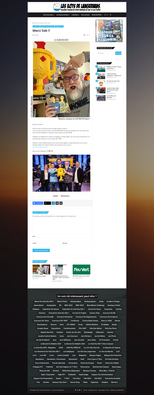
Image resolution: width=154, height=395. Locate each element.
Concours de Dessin (65, 317)
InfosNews (41, 23)
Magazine (82, 355)
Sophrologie (83, 375)
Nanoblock (40, 359)
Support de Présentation (43, 378)
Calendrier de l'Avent (51, 309)
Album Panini (62, 301)
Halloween (100, 332)
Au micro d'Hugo (113, 301)
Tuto (38, 382)
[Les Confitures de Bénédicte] (101, 98)
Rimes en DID (44, 371)
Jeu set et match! (42, 340)
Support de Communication (102, 375)
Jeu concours (72, 336)
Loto (74, 355)
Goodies (60, 332)
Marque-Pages (95, 355)
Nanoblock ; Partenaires (56, 359)
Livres (51, 355)
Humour (110, 332)
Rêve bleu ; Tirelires (107, 371)
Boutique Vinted (114, 305)
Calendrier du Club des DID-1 (73, 309)
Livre (34, 355)
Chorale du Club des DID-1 (59, 313)
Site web (65, 243)
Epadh (114, 324)
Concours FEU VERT (60, 321)
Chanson (42, 313)
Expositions (55, 328)
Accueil (35, 23)
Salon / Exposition (48, 375)
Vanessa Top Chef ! (59, 382)
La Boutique (75, 14)
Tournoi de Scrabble (112, 378)
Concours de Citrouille (45, 317)
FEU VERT (82, 328)
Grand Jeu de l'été (73, 332)
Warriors (114, 382)
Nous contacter (85, 14)
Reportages (116, 367)
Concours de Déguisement (86, 317)
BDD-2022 (69, 305)
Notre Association (48, 14)
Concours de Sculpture (109, 317)
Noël (82, 359)
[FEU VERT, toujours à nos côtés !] (81, 270)
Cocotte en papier (79, 313)
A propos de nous (92, 390)
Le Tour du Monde (106, 351)
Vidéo (85, 382)
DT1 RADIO (71, 324)
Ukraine (46, 382)
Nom (34, 236)
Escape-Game (42, 328)
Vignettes (94, 382)
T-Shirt (67, 378)
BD (60, 305)
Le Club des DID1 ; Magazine (45, 348)
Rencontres (85, 367)
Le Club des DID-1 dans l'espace (100, 344)
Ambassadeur (75, 301)
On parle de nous (112, 359)
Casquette (108, 309)
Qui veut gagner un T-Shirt (66, 367)
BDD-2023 (80, 305)
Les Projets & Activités (62, 14)
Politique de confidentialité (117, 390)
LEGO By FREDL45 (73, 348)
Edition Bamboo (92, 324)
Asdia (101, 301)
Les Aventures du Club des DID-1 (47, 351)
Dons (62, 324)
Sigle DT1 (61, 375)
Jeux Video (91, 340)
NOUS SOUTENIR (96, 14)
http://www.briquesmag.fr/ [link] (40, 147)
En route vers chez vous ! (113, 81)
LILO (118, 351)
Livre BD (43, 355)
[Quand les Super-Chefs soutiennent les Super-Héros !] (101, 90)
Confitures (75, 321)
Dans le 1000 (106, 321)
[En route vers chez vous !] (101, 83)
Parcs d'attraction (42, 363)
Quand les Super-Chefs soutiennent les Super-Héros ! (113, 90)
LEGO (56, 196)
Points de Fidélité (112, 363)
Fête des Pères (111, 328)
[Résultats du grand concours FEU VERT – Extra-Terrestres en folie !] (61, 270)
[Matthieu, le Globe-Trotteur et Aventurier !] (101, 69)
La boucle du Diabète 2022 (74, 344)
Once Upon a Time (94, 359)
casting (119, 309)
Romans (56, 371)
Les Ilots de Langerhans (86, 351)
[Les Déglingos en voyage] (41, 270)
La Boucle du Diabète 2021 (51, 344)
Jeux (54, 340)
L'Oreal (115, 340)
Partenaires (65, 196)
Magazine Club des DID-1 (47, 26)
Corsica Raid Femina (90, 321)
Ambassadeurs (90, 301)
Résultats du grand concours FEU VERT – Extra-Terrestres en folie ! (61, 277)
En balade (105, 324)
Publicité (49, 367)
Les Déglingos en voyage (39, 276)
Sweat (58, 378)
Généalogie (88, 332)
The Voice (76, 378)
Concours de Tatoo (41, 321)
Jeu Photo (112, 336)
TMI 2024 (87, 378)
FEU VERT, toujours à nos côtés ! (81, 276)
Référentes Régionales (71, 371)
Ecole (80, 324)
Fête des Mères (96, 328)
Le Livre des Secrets (92, 348)
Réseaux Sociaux (89, 371)
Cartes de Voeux (94, 309)
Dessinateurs (42, 324)
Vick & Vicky (75, 382)
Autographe (51, 305)
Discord (54, 324)
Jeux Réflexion (65, 340)
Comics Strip (95, 313)
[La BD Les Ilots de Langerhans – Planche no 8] (101, 76)
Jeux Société (79, 340)
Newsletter (73, 359)
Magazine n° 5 (59, 26)
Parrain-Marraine (58, 363)
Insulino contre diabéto (47, 336)
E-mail (35, 243)
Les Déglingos (68, 351)
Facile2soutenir (70, 328)
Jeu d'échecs (86, 336)
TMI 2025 (98, 378)
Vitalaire (105, 382)
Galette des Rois (47, 332)
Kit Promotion (104, 340)
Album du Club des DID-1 (44, 301)
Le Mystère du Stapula (111, 348)
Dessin (117, 321)
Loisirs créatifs (63, 355)
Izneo (62, 336)
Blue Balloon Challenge (96, 305)
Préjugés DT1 (38, 367)
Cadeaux (35, 309)
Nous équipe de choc (103, 390)
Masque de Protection (112, 355)
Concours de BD (109, 313)
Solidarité (72, 375)
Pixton (99, 363)
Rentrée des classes (101, 367)
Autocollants (39, 305)
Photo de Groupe (87, 363)
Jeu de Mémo (99, 336)
